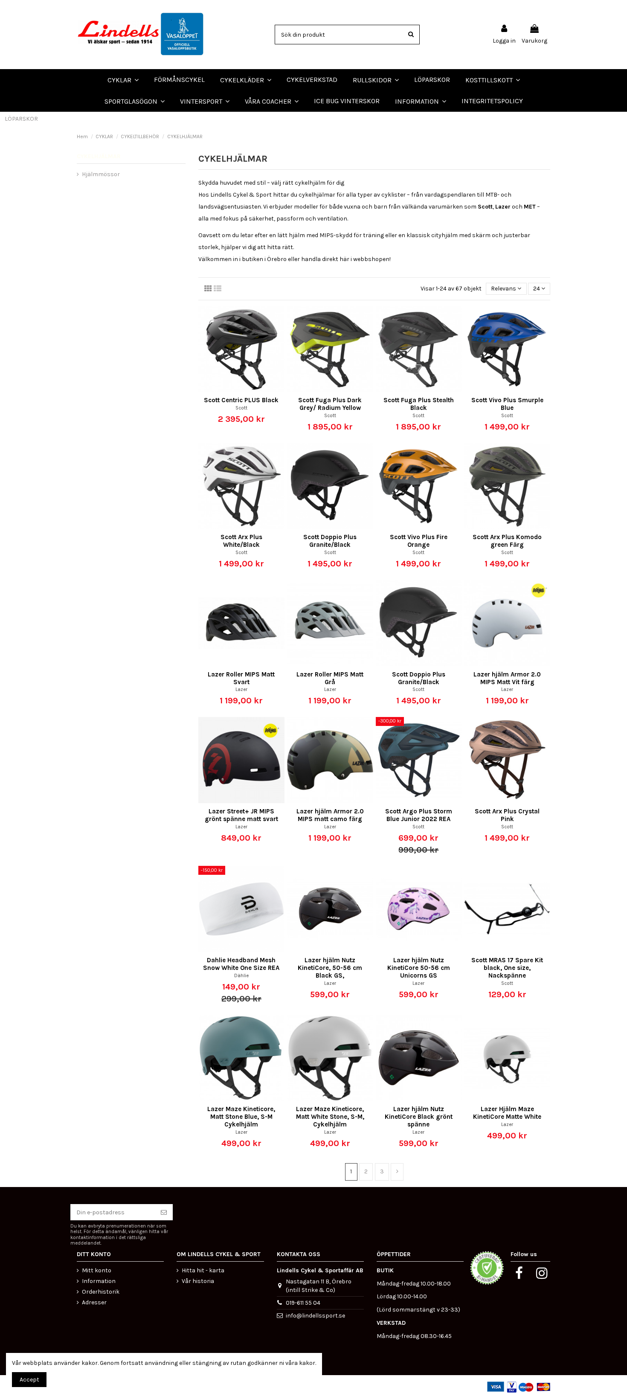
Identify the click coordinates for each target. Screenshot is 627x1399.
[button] (271, 101)
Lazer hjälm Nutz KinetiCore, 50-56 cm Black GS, (330, 967)
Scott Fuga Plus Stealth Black (418, 404)
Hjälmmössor (101, 174)
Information (99, 1281)
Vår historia (198, 1281)
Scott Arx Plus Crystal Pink (507, 815)
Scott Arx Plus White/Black (241, 541)
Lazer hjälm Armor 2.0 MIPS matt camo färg (330, 815)
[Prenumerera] (164, 1212)
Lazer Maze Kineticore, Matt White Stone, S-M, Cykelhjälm (330, 1116)
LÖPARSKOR (21, 118)
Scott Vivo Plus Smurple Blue (507, 404)
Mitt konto (96, 1270)
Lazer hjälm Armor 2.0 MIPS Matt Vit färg (507, 678)
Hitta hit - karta (203, 1270)
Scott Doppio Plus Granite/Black (330, 541)
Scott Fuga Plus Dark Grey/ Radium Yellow (330, 404)
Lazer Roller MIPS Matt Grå (329, 678)
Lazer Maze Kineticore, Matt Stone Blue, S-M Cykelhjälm (241, 1116)
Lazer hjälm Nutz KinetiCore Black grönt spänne (419, 1116)
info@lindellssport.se (315, 1315)
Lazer (241, 689)
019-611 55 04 (303, 1302)
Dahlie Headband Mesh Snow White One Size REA (241, 964)
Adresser (94, 1302)
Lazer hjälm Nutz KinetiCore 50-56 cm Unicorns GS (418, 967)
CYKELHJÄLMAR (99, 156)
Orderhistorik (100, 1291)
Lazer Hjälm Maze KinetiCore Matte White (507, 1112)
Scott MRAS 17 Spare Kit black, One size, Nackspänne (507, 967)
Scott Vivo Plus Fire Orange (418, 541)
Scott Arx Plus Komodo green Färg (507, 541)
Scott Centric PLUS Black (241, 400)
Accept (29, 1379)
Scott (241, 408)
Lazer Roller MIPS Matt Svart (241, 678)
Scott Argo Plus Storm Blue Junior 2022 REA (418, 815)
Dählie (241, 975)
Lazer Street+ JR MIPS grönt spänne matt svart (241, 815)
